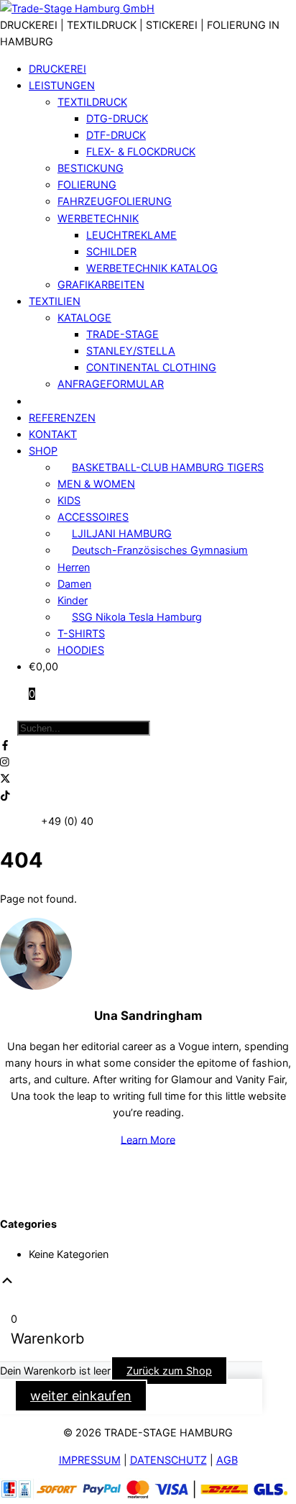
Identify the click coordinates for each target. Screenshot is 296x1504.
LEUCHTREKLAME (131, 235)
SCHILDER (111, 251)
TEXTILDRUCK (92, 102)
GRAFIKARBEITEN (100, 284)
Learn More (148, 1139)
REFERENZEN (62, 417)
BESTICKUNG (90, 168)
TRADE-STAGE (122, 334)
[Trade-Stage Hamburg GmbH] (77, 8)
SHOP (43, 451)
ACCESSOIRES (93, 517)
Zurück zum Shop (169, 1370)
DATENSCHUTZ (168, 1460)
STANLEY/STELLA (130, 351)
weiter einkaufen (80, 1395)
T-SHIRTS (81, 633)
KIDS (68, 500)
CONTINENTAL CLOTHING (151, 367)
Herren (73, 567)
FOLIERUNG (86, 184)
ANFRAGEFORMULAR (110, 384)
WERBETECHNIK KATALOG (152, 268)
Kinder (72, 600)
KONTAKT (53, 434)
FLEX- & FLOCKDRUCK (140, 151)
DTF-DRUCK (116, 135)
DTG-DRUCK (117, 118)
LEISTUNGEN (62, 85)
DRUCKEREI (57, 69)
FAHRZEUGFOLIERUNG (114, 201)
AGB (227, 1460)
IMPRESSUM (90, 1460)
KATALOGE (84, 317)
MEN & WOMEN (96, 484)
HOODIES (80, 650)
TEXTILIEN (54, 301)
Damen (74, 584)
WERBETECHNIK (98, 218)
